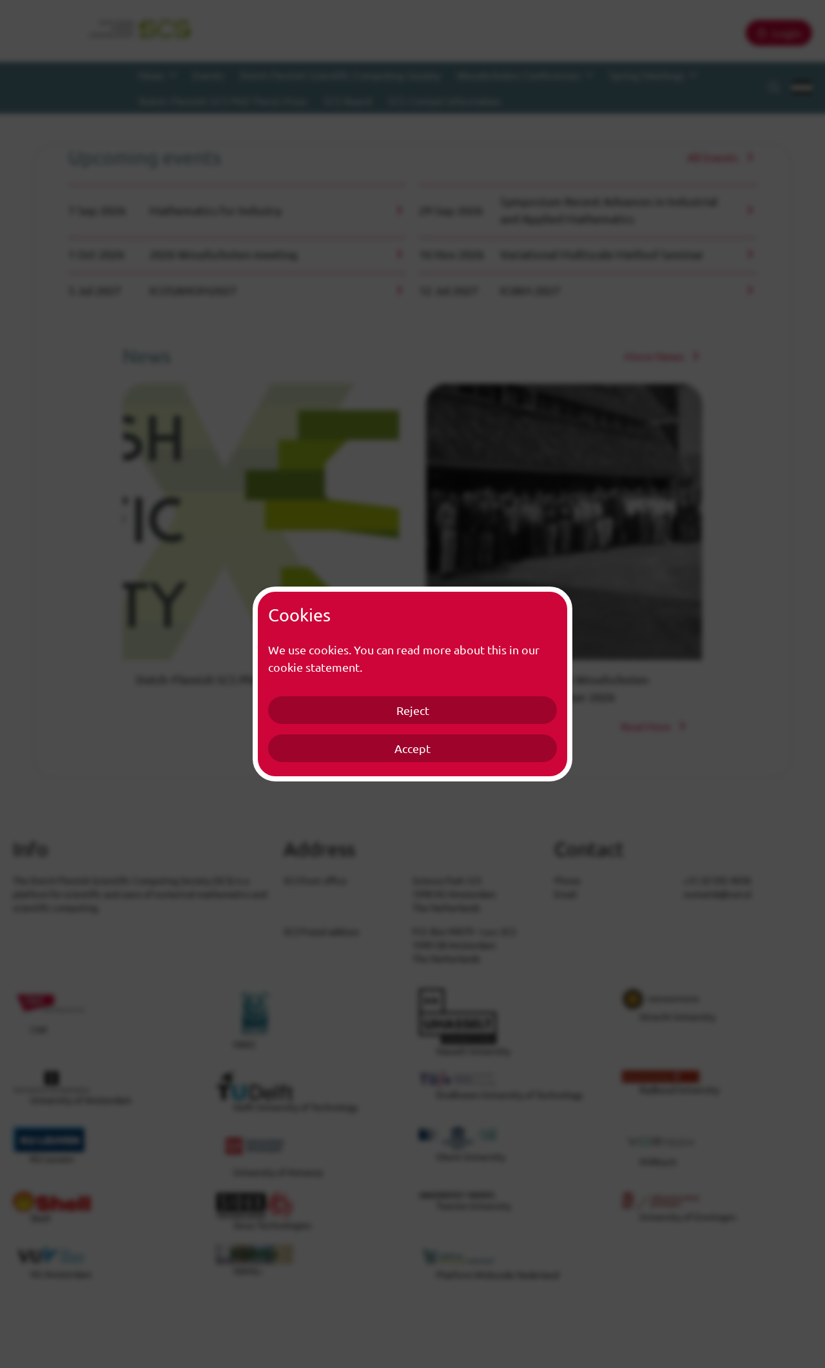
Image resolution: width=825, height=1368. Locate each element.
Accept (412, 748)
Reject (412, 710)
